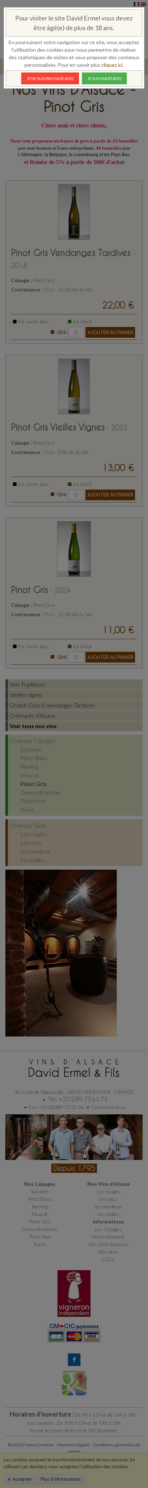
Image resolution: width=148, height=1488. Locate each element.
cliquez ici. (112, 65)
